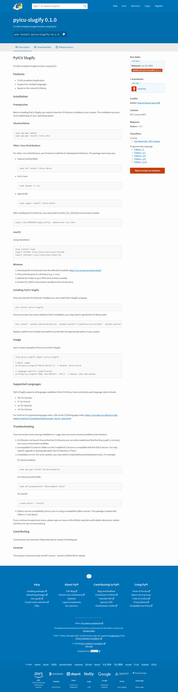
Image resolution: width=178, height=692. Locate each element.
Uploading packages (35, 594)
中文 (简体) (107, 664)
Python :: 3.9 (140, 158)
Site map (89, 646)
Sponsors (135, 6)
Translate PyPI (105, 598)
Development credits (105, 605)
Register (159, 6)
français (46, 664)
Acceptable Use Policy (140, 605)
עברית (136, 664)
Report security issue (141, 594)
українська (79, 664)
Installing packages (36, 591)
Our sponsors (71, 605)
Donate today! (89, 630)
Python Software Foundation (88, 638)
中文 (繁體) (118, 664)
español (37, 664)
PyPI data (135, 61)
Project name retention (35, 602)
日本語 (54, 664)
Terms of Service (140, 591)
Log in (147, 6)
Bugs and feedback (106, 591)
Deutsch (97, 664)
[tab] (22, 47)
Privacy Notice (140, 602)
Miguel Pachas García (147, 102)
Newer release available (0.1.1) (147, 70)
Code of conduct (140, 598)
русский (128, 664)
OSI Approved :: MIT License (147, 141)
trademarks (114, 635)
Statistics (71, 598)
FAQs (36, 605)
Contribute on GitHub (105, 594)
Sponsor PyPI (106, 602)
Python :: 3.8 (140, 155)
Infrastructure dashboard (70, 594)
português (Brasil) (65, 664)
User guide (36, 598)
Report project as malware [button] (147, 170)
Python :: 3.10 (140, 162)
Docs (124, 6)
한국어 (154, 664)
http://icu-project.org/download (85, 270)
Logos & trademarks (71, 602)
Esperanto (145, 664)
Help (115, 6)
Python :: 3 (139, 149)
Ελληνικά (88, 664)
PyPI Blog (70, 591)
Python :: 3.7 (140, 152)
